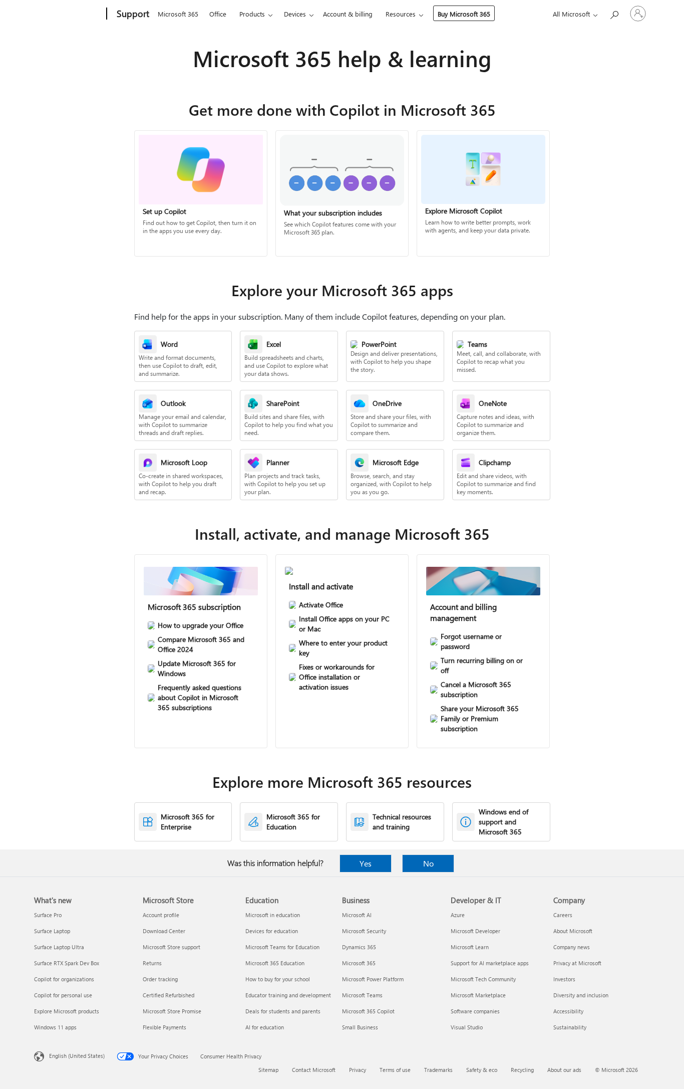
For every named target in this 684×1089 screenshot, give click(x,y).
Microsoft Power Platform (373, 979)
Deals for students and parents (282, 1011)
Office (217, 14)
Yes (366, 863)
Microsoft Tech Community (483, 979)
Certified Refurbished (168, 995)
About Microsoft (572, 931)
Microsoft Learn (470, 947)
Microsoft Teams (362, 995)
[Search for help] (614, 13)
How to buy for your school (277, 979)
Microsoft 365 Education (274, 963)
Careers (562, 915)
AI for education (264, 1027)
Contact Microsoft (313, 1069)
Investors (564, 979)
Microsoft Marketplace (478, 995)
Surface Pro (48, 915)
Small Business (360, 1027)
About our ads (564, 1069)
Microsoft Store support (171, 947)
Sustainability (569, 1027)
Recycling (522, 1069)
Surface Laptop (52, 931)
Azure (458, 915)
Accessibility (568, 1011)
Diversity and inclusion (580, 995)
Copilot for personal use (63, 995)
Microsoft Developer (475, 931)
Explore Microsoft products (66, 1011)
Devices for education (271, 931)
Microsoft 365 (178, 14)
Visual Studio (467, 1027)
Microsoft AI (357, 915)
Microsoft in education (272, 915)
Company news (571, 947)
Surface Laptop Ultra (59, 947)
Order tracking (160, 979)
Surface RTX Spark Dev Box (66, 963)
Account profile (161, 915)
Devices (295, 14)
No (428, 863)
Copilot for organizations (64, 979)
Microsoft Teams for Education (282, 947)
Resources (401, 14)
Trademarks (438, 1069)
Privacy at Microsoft (577, 963)
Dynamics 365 (359, 947)
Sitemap (268, 1069)
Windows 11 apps (55, 1027)
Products (252, 14)
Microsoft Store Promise (172, 1011)
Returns (152, 963)
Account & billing (348, 14)
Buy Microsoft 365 (464, 14)
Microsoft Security (364, 931)
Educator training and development (288, 995)
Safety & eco (481, 1069)
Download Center (164, 931)
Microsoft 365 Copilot (368, 1011)
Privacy (357, 1069)
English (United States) (77, 1055)
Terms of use (395, 1069)
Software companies (475, 1011)
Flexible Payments (164, 1027)
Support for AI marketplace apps (490, 963)
